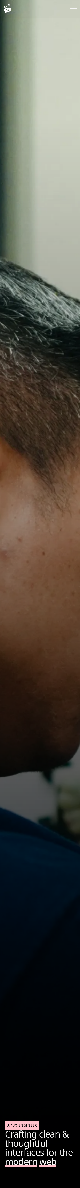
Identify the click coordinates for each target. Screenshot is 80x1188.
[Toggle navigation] (73, 8)
